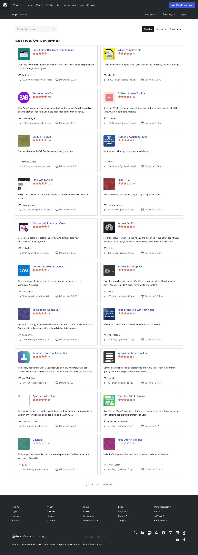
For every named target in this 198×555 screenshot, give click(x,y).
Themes (51, 511)
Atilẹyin (86, 511)
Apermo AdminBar (43, 396)
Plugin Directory (19, 14)
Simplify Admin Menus (131, 396)
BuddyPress (161, 520)
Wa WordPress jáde (182, 5)
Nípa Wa (15, 507)
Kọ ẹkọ (86, 507)
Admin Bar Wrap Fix (130, 266)
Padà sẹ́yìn (107, 484)
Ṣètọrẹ (122, 516)
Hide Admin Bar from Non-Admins (53, 50)
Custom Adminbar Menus (48, 266)
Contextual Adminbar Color (49, 223)
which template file (129, 50)
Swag (122, 520)
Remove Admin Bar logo (133, 136)
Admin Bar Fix (126, 223)
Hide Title (124, 179)
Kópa (120, 507)
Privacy (15, 520)
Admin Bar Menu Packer (132, 353)
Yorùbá (42, 537)
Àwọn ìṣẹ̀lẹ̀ (123, 511)
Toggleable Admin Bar (46, 309)
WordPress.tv (90, 520)
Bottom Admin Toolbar (132, 93)
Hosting (15, 516)
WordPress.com (162, 507)
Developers (88, 516)
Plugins (50, 516)
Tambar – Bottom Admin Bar (49, 353)
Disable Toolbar (42, 136)
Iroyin (14, 511)
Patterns (51, 520)
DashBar (37, 439)
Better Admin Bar (43, 93)
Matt (157, 511)
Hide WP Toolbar (42, 179)
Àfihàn (50, 507)
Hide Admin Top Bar (130, 439)
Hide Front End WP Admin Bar (136, 309)
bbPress (159, 516)
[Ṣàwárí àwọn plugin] (54, 29)
